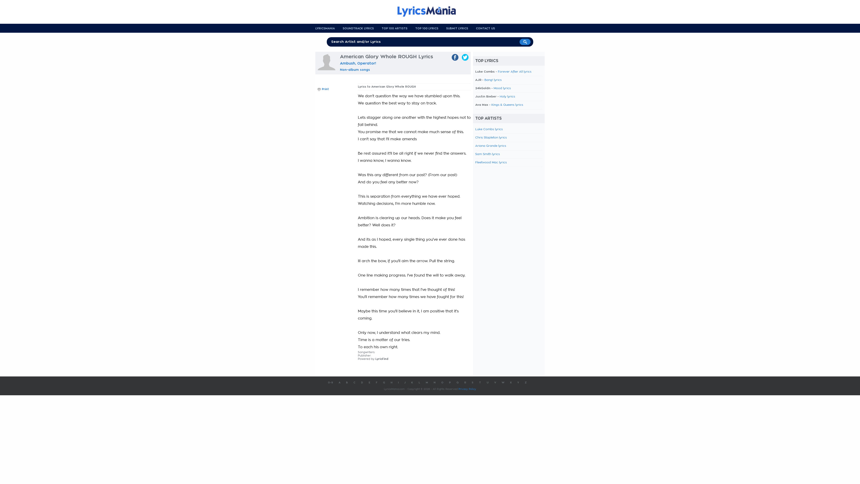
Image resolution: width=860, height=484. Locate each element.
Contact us (485, 28)
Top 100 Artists (394, 28)
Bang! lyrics (493, 80)
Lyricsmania (325, 28)
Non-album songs (355, 69)
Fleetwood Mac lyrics (491, 162)
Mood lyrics (502, 88)
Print (325, 89)
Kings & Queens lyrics (507, 105)
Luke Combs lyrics (489, 129)
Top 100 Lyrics (426, 28)
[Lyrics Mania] (430, 11)
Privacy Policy (467, 389)
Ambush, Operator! (358, 63)
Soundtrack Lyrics (358, 28)
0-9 (330, 382)
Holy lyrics (507, 96)
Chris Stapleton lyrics (491, 137)
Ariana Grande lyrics (490, 146)
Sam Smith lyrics (487, 154)
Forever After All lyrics (514, 71)
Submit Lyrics (457, 28)
